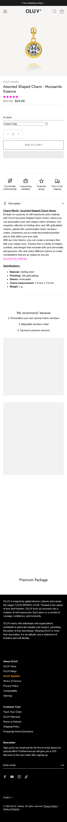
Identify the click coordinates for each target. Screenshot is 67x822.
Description (14, 203)
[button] (11, 96)
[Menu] (5, 11)
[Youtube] (12, 776)
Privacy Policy (11, 685)
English (6, 797)
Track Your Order (12, 711)
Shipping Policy (11, 726)
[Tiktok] (26, 776)
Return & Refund (12, 721)
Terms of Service (12, 681)
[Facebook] (5, 776)
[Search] (54, 12)
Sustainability (10, 690)
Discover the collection (15, 258)
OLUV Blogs (10, 671)
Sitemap (7, 695)
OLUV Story (9, 666)
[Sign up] (62, 765)
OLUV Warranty (11, 716)
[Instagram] (19, 776)
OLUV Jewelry (11, 81)
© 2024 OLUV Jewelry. (14, 806)
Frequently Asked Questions (18, 731)
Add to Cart (33, 145)
